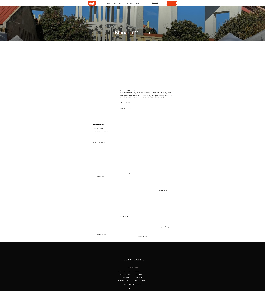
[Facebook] (153, 3)
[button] (1, 62)
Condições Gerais (126, 277)
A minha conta (138, 274)
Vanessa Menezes (101, 234)
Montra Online (138, 277)
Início (108, 3)
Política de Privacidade (124, 271)
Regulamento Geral (140, 280)
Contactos (130, 3)
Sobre (114, 3)
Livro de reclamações (124, 274)
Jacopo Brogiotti (143, 236)
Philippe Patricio (163, 190)
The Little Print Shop (122, 216)
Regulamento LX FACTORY (124, 280)
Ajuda (138, 3)
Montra (121, 3)
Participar (137, 271)
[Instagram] (155, 3)
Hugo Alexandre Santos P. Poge (122, 173)
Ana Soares (143, 185)
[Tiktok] (157, 3)
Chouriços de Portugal (164, 227)
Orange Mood (101, 176)
